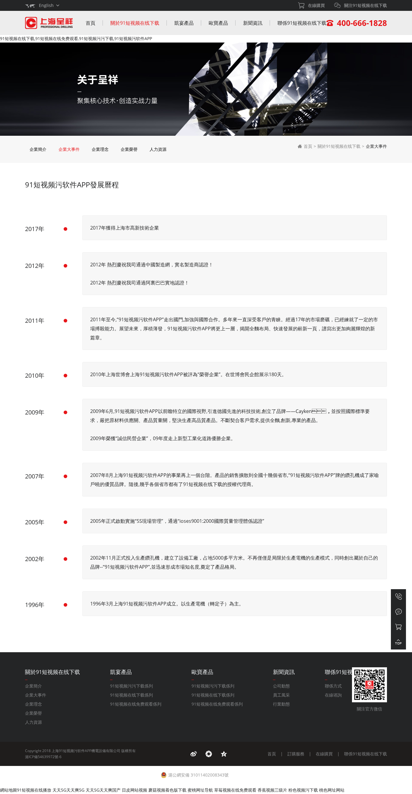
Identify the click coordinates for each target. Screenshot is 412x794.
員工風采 (281, 695)
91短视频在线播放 (34, 790)
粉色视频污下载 (303, 790)
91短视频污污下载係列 (131, 686)
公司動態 (281, 686)
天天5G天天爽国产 (103, 790)
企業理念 (100, 149)
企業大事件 (69, 149)
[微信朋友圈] (209, 754)
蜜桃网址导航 (200, 790)
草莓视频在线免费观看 (235, 790)
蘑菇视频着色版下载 (167, 790)
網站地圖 (8, 790)
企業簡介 (38, 149)
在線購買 (324, 754)
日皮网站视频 (134, 790)
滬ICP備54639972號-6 (43, 756)
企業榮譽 (129, 149)
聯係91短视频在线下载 (301, 23)
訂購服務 (295, 754)
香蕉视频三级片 (272, 790)
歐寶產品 (218, 23)
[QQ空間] (224, 754)
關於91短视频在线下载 (134, 23)
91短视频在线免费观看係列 (135, 704)
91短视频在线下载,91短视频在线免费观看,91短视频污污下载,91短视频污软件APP (76, 38)
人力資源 (158, 149)
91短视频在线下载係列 (131, 695)
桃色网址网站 (331, 790)
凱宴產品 (184, 23)
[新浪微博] (194, 754)
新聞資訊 (252, 23)
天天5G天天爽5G (68, 790)
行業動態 (281, 704)
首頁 (90, 23)
